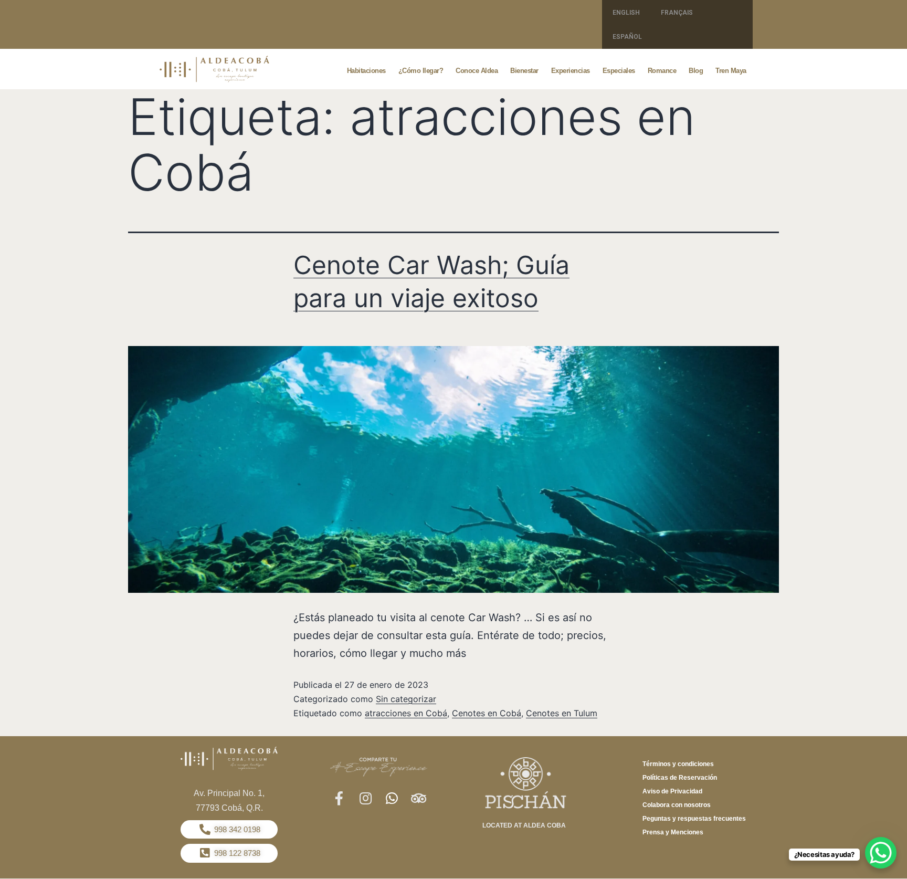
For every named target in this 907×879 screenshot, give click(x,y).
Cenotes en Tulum (561, 713)
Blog (696, 71)
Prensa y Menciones (672, 832)
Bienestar (524, 71)
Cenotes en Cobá (486, 713)
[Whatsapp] (392, 798)
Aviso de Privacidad (672, 791)
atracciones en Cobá (406, 713)
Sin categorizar (406, 699)
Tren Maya (730, 71)
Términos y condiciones (678, 764)
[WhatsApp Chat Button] (881, 852)
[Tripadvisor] (418, 798)
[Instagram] (365, 798)
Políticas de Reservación (679, 777)
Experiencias (570, 71)
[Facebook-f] (339, 798)
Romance (662, 71)
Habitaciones (366, 71)
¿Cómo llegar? (421, 71)
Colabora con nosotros (676, 805)
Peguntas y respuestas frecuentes (694, 818)
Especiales (619, 71)
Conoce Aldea (477, 71)
